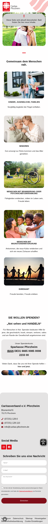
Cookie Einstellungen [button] (34, 521)
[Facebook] (9, 447)
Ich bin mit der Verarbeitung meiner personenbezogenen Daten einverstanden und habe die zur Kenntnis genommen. (22, 491)
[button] (5, 519)
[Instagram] (3, 447)
